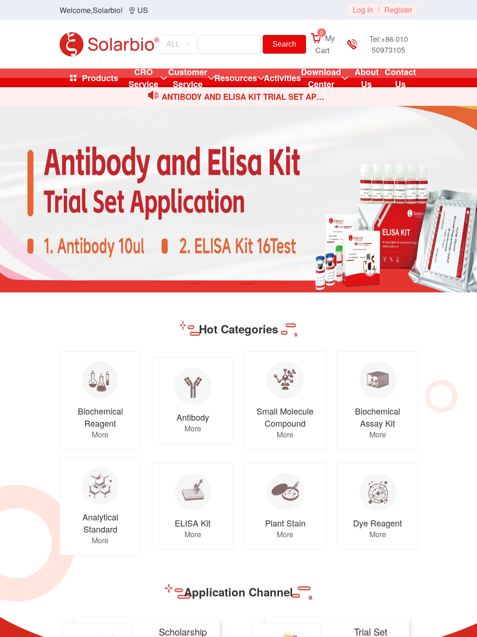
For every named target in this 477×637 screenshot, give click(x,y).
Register (398, 9)
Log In (363, 9)
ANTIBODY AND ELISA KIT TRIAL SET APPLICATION (245, 97)
